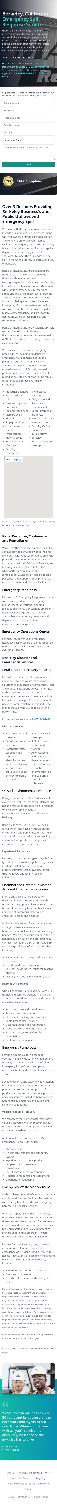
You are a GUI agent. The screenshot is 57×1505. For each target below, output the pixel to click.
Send (28, 164)
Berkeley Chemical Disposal (15, 1348)
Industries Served (21, 1478)
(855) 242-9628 (41, 95)
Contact (28, 1489)
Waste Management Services (34, 1472)
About (10, 1472)
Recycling (40, 1478)
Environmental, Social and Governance (28, 1483)
